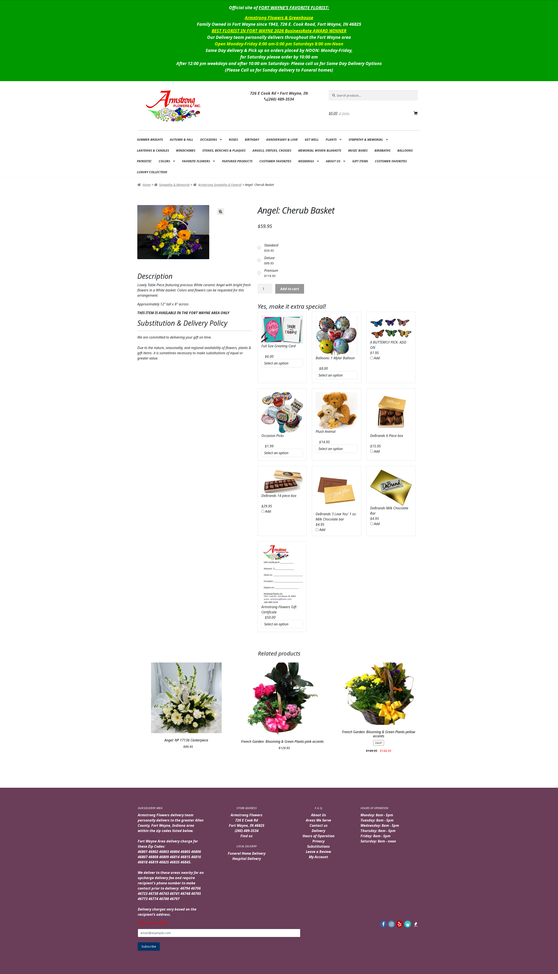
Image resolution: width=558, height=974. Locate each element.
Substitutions (318, 846)
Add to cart (289, 288)
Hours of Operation (319, 836)
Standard (271, 245)
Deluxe (269, 257)
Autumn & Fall (181, 139)
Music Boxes (357, 150)
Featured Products (237, 161)
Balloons (405, 150)
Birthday (252, 139)
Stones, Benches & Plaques (223, 150)
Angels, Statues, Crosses (271, 150)
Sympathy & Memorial (366, 139)
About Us (333, 161)
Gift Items (360, 161)
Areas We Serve (318, 820)
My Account (318, 856)
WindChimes (185, 150)
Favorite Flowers (196, 161)
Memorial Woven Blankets (319, 150)
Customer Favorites (275, 161)
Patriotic (144, 161)
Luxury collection (152, 172)
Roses (233, 139)
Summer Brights (150, 139)
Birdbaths (382, 150)
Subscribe (148, 946)
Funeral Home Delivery (246, 853)
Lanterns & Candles (153, 150)
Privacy (318, 841)
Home (147, 185)
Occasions (208, 139)
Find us (246, 836)
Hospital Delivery (246, 858)
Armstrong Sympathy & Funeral (220, 185)
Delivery (318, 830)
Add (376, 358)
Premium (271, 270)
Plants (331, 139)
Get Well (312, 139)
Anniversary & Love (282, 139)
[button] (220, 211)
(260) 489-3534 (247, 830)
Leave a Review (318, 851)
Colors (164, 161)
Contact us (319, 825)
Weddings (306, 161)
